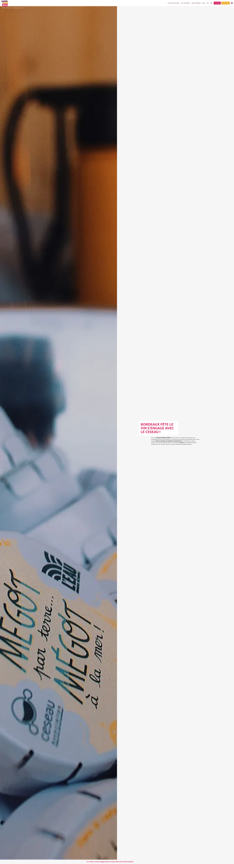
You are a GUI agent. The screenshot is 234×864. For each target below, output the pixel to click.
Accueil (3, 7)
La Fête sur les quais (173, 3)
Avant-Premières (196, 3)
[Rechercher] (211, 3)
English (232, 3)
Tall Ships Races (185, 3)
